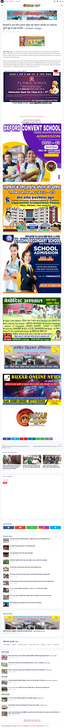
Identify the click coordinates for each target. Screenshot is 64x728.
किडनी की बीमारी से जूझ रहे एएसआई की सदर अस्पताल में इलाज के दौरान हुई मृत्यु (25, 602)
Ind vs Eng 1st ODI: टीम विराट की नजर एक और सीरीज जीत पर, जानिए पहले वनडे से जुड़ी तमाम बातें (28, 687)
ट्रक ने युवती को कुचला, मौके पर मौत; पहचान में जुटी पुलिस (21, 553)
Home (7, 1)
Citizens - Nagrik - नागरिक (34, 644)
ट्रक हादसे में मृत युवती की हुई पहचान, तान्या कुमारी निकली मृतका (22, 546)
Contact (19, 1)
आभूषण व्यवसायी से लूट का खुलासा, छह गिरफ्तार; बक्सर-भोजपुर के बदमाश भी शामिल (51, 466)
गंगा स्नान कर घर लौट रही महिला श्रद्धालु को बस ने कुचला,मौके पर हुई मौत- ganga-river (26, 698)
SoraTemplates (32, 725)
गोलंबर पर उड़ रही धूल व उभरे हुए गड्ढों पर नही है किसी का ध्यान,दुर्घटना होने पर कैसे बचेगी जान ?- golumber (30, 670)
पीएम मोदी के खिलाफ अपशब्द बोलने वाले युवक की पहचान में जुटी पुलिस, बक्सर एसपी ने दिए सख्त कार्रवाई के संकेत (32, 581)
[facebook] (55, 1)
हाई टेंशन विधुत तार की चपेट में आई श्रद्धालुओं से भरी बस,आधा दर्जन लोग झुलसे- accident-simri (27, 705)
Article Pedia (37, 721)
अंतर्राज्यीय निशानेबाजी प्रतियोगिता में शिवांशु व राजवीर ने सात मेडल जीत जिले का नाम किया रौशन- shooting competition (32, 680)
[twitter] (60, 1)
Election (49, 644)
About (12, 1)
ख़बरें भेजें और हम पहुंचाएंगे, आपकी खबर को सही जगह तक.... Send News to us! (24, 631)
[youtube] (57, 1)
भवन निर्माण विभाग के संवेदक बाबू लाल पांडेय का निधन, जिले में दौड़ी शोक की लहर (25, 567)
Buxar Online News (8, 31)
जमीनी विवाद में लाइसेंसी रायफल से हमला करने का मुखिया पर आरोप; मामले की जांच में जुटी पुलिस (28, 560)
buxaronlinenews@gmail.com (36, 116)
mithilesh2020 (27, 721)
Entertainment (56, 644)
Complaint (43, 644)
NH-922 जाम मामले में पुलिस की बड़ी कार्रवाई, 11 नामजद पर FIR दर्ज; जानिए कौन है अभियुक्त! (28, 588)
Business (14, 644)
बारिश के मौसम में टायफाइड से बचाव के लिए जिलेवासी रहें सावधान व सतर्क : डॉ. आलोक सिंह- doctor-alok (29, 663)
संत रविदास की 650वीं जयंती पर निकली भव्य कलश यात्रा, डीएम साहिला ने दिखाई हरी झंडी (31, 466)
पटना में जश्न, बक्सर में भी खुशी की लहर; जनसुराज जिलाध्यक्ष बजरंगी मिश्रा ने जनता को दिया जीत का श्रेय (30, 595)
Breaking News (7, 644)
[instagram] (62, 1)
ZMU (32, 721)
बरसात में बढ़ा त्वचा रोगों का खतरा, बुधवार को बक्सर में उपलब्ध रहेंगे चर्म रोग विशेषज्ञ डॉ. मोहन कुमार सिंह (30, 574)
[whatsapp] (32, 527)
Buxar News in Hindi (22, 644)
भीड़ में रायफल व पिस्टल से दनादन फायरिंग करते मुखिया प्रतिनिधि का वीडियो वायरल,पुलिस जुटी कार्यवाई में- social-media (32, 655)
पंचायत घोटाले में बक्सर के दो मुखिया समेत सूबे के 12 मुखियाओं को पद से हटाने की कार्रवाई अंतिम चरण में (30, 539)
